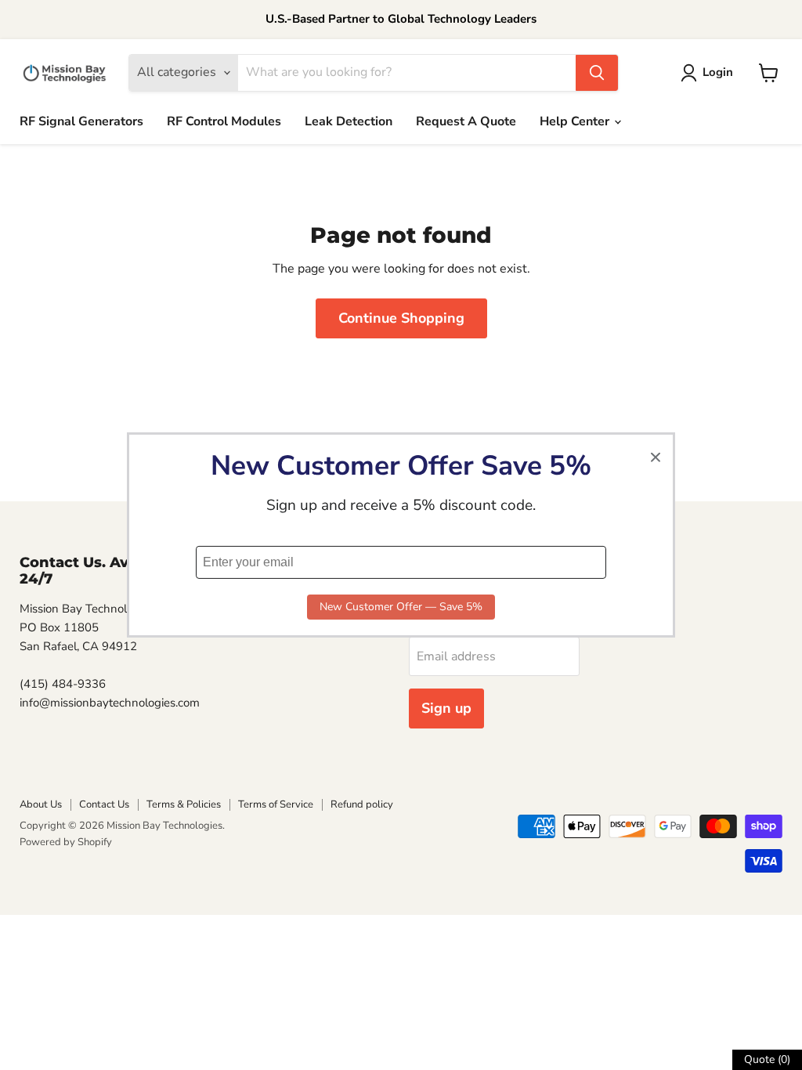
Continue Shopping (401, 318)
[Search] (597, 73)
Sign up (446, 708)
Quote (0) (767, 1059)
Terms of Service (275, 804)
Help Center (576, 121)
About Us (41, 804)
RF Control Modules (224, 121)
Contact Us (104, 804)
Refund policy (362, 804)
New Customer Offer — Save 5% (401, 606)
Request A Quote (466, 121)
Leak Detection (348, 121)
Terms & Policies (183, 804)
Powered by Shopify (66, 842)
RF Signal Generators (81, 121)
